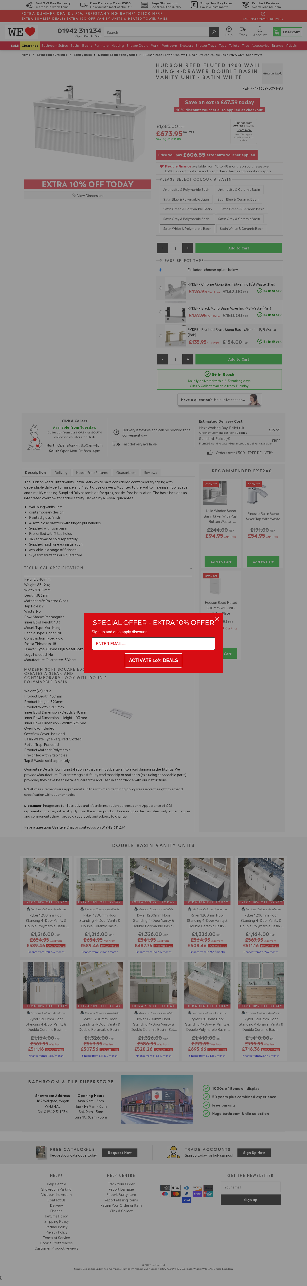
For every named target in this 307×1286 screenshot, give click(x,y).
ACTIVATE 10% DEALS (153, 660)
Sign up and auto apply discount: (119, 632)
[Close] (217, 619)
